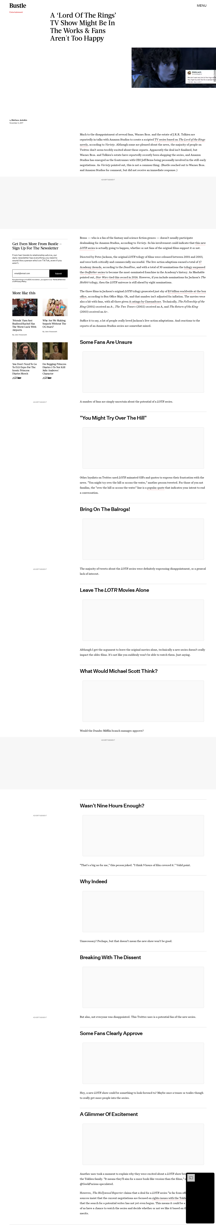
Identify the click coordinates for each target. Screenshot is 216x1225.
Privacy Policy (20, 281)
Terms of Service (59, 280)
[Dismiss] (210, 1175)
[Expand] (189, 1175)
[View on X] (143, 372)
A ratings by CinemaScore (145, 301)
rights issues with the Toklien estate (174, 1198)
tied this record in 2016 (117, 277)
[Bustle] (17, 5)
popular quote (155, 487)
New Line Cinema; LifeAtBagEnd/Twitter (214, 67)
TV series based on (166, 139)
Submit (58, 273)
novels (84, 144)
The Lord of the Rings (192, 139)
